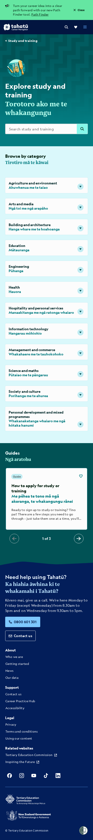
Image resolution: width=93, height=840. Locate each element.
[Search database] (82, 129)
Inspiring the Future (20, 762)
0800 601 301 (25, 622)
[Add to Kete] (81, 476)
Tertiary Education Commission (29, 755)
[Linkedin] (58, 775)
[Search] (66, 27)
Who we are (14, 657)
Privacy (10, 724)
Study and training (22, 41)
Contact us (23, 635)
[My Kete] (75, 27)
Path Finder (39, 14)
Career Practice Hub (20, 701)
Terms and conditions (21, 731)
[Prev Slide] (14, 538)
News (9, 670)
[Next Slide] (78, 538)
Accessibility (14, 708)
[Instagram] (21, 775)
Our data (12, 677)
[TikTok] (46, 775)
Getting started (17, 664)
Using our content (18, 738)
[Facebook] (9, 775)
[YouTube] (33, 775)
